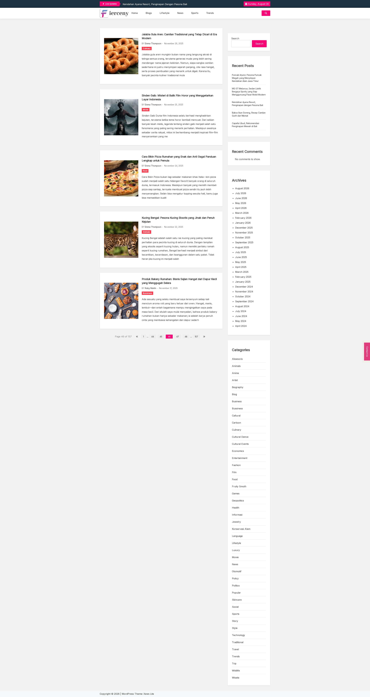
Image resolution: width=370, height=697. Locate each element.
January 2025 (242, 281)
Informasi (237, 514)
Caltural (236, 415)
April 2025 (240, 267)
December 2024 (244, 286)
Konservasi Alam (241, 528)
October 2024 (242, 296)
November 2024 (244, 291)
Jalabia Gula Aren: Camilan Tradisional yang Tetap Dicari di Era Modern (179, 36)
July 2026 (240, 193)
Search (235, 38)
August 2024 (242, 306)
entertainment (239, 458)
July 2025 (240, 252)
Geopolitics (238, 500)
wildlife (236, 670)
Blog (234, 394)
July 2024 (240, 311)
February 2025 (243, 276)
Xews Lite (149, 693)
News (180, 13)
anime (235, 373)
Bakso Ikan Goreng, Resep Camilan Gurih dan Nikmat (249, 114)
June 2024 (241, 316)
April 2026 (241, 208)
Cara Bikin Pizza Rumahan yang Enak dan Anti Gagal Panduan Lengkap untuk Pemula (179, 158)
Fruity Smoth (239, 486)
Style (234, 628)
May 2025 (240, 262)
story (235, 621)
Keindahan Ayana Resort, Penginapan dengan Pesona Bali (155, 4)
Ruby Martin (150, 288)
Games (235, 493)
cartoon (236, 422)
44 (152, 336)
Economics (238, 451)
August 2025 (242, 247)
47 (177, 336)
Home (135, 13)
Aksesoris (237, 358)
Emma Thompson (153, 43)
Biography (237, 387)
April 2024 (241, 326)
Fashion (236, 465)
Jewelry (236, 521)
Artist (235, 380)
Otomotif (236, 571)
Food (145, 171)
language (237, 536)
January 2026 (243, 222)
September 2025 (244, 242)
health (235, 507)
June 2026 (241, 198)
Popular (236, 592)
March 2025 (241, 271)
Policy (235, 578)
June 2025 (241, 257)
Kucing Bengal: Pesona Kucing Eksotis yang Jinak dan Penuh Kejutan (178, 219)
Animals (146, 232)
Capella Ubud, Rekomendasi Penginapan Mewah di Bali (245, 124)
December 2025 (244, 227)
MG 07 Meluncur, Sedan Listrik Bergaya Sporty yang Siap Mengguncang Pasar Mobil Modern (249, 91)
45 (161, 336)
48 (186, 336)
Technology (238, 635)
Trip (234, 663)
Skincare (237, 599)
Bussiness (147, 293)
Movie (145, 109)
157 (196, 336)
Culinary (146, 48)
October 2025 (242, 237)
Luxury (236, 550)
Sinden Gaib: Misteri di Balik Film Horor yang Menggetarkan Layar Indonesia (177, 97)
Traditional (237, 642)
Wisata (235, 677)
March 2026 (242, 212)
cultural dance (240, 436)
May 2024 (240, 321)
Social (235, 606)
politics (236, 585)
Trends (210, 13)
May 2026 (240, 203)
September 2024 (244, 301)
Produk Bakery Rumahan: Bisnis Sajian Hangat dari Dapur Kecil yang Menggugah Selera (179, 281)
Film (234, 472)
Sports (194, 13)
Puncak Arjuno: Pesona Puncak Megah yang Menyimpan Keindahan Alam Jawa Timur (247, 78)
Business (237, 401)
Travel (235, 649)
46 (169, 336)
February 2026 (243, 217)
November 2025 (244, 232)
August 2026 (242, 188)
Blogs (149, 13)
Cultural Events (240, 443)
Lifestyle (164, 13)
